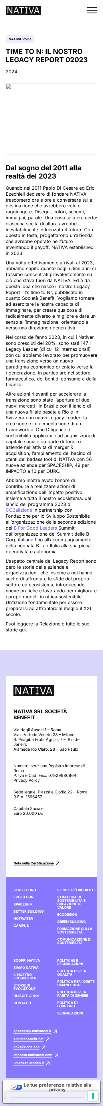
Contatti (22, 1003)
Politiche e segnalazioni (70, 962)
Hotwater (23, 918)
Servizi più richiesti (75, 890)
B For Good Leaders (35, 528)
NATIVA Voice (20, 39)
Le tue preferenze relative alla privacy (57, 1087)
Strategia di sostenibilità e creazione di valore (71, 902)
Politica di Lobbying (67, 1004)
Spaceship (23, 904)
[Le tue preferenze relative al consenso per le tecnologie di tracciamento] (93, 1096)
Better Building (28, 911)
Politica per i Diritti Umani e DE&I (76, 983)
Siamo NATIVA (26, 967)
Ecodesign (67, 914)
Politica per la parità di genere (72, 993)
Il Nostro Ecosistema (24, 976)
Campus (21, 925)
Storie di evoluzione (24, 987)
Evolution (23, 897)
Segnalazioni (70, 1013)
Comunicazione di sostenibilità (74, 941)
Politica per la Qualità (71, 972)
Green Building (71, 921)
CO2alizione (19, 510)
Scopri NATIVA (26, 960)
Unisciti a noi (26, 996)
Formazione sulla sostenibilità (74, 930)
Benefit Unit (25, 890)
